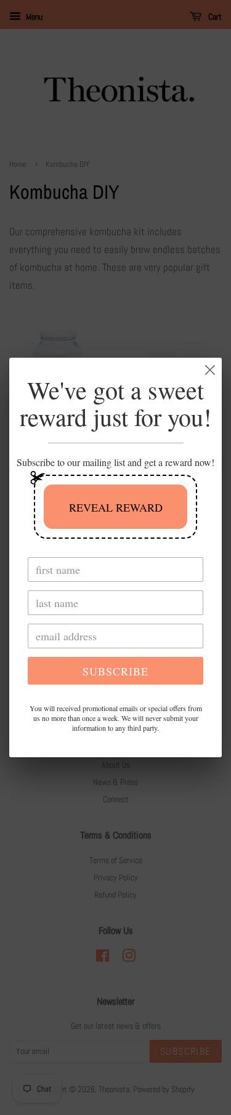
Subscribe (115, 671)
